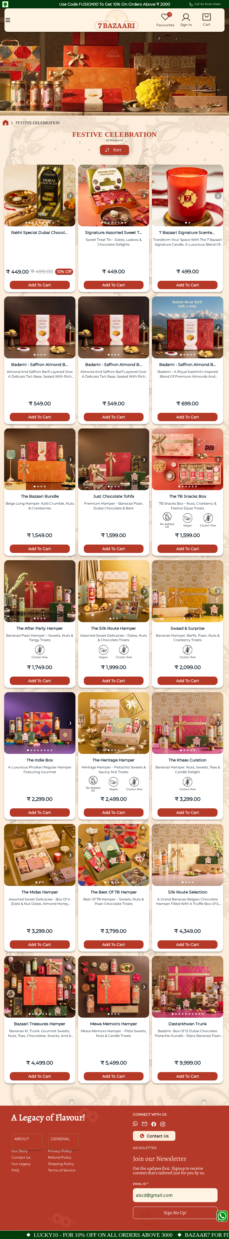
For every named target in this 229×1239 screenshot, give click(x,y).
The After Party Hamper (39, 628)
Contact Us (20, 1157)
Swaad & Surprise (187, 628)
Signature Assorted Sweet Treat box (113, 233)
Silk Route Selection (187, 892)
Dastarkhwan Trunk (187, 1024)
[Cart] (206, 17)
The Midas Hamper (40, 892)
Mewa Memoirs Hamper (113, 1024)
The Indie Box (40, 760)
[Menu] (7, 20)
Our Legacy (21, 1164)
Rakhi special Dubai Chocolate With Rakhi (39, 233)
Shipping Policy (61, 1164)
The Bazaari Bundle (40, 496)
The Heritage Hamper (113, 760)
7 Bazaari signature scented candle (187, 233)
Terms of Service (61, 1170)
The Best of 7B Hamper (113, 892)
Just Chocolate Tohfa (113, 496)
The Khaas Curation (187, 760)
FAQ (15, 1170)
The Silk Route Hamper (113, 628)
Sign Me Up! (175, 1213)
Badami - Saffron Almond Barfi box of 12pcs (39, 365)
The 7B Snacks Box (187, 496)
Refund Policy (59, 1157)
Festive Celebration (38, 123)
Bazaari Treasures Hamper (39, 1024)
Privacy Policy (60, 1151)
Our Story (19, 1151)
